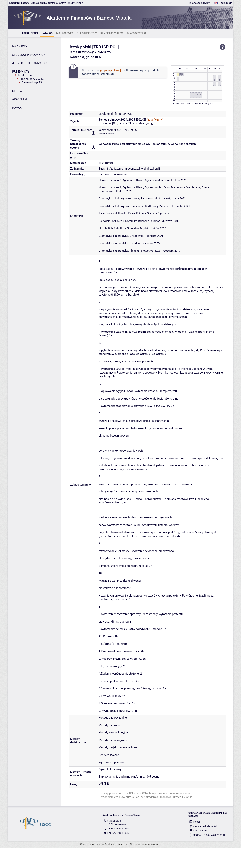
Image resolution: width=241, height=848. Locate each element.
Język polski (25, 75)
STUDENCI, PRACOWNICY (28, 55)
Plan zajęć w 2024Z (32, 79)
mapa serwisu (200, 830)
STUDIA (17, 91)
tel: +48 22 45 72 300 (118, 828)
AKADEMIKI (19, 99)
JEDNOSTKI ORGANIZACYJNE (31, 63)
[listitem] (30, 33)
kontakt (197, 821)
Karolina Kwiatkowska (113, 174)
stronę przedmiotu (103, 74)
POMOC (17, 107)
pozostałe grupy (142, 123)
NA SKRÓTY (19, 46)
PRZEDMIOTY (20, 71)
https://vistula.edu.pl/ (118, 833)
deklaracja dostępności (205, 826)
